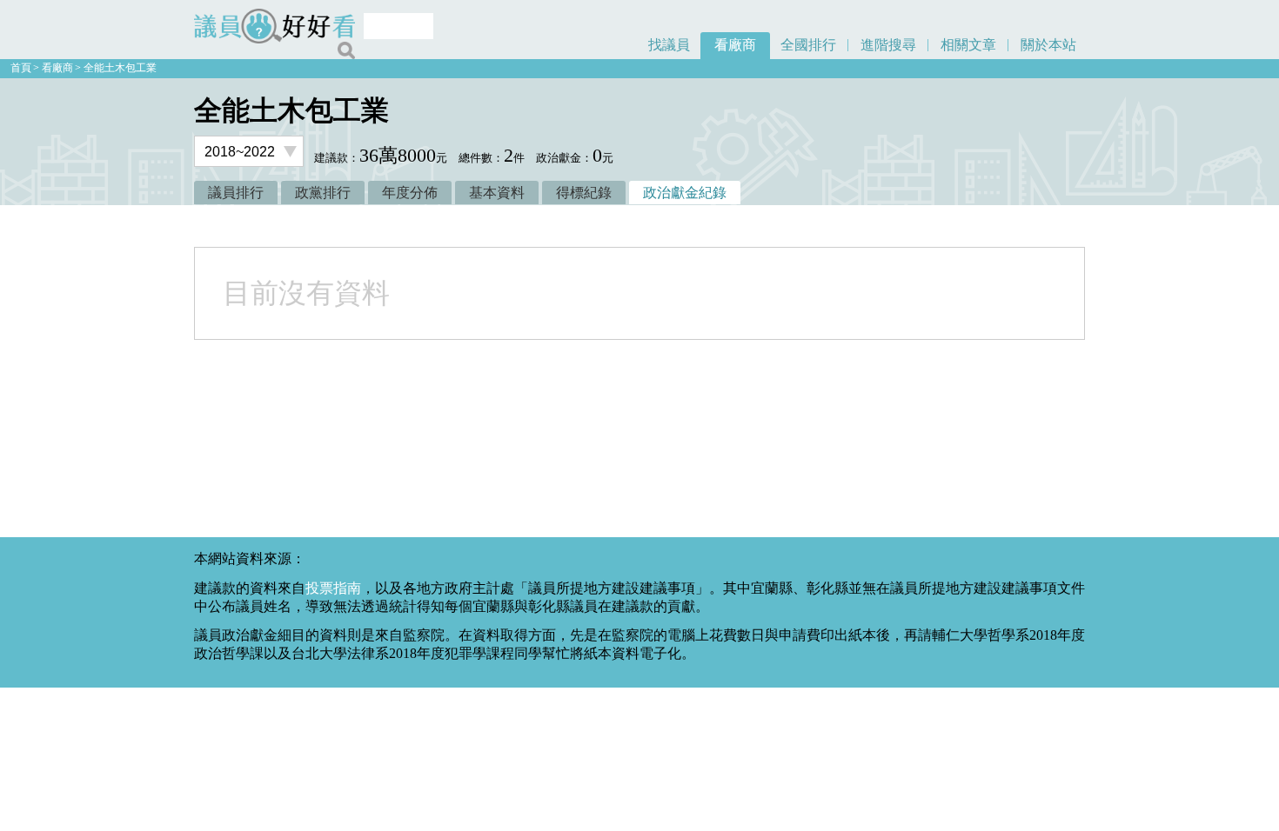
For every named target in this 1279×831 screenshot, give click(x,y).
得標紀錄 (584, 192)
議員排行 (236, 192)
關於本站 (1048, 44)
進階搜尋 (888, 44)
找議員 (669, 44)
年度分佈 (410, 192)
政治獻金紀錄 (685, 192)
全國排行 (808, 44)
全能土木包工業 (120, 68)
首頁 (20, 68)
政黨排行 (323, 192)
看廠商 (735, 44)
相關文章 (968, 44)
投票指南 (333, 588)
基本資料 (497, 192)
